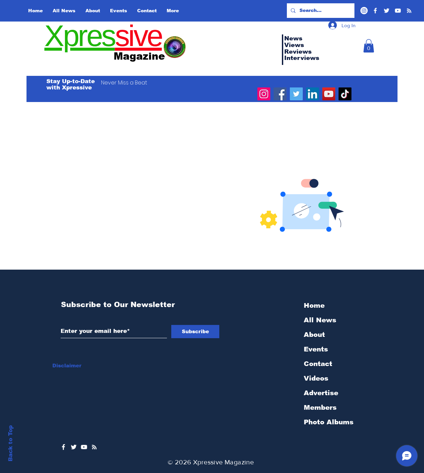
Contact (318, 363)
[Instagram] (263, 93)
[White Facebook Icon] (63, 447)
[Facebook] (375, 10)
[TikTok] (345, 93)
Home (314, 305)
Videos (316, 378)
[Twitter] (386, 10)
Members (320, 407)
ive (145, 35)
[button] (368, 46)
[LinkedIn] (312, 93)
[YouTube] (397, 10)
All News (320, 320)
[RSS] (409, 10)
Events (316, 349)
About (314, 334)
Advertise (321, 392)
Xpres (79, 35)
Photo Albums (328, 422)
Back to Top (10, 443)
